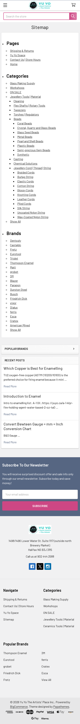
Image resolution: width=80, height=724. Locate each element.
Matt (13, 267)
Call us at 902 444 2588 (40, 556)
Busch (14, 294)
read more (10, 386)
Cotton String (25, 185)
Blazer (14, 280)
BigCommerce (19, 706)
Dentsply (15, 240)
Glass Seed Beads (28, 132)
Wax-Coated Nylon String (32, 217)
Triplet (14, 258)
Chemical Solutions (25, 163)
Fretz (13, 249)
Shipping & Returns (22, 50)
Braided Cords (26, 172)
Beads (17, 119)
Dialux (14, 307)
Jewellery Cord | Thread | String (32, 168)
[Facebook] (32, 566)
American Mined (20, 325)
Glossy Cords (25, 190)
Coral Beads (24, 123)
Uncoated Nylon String (31, 212)
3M (12, 276)
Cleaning (19, 101)
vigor (13, 303)
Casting (18, 159)
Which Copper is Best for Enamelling (33, 368)
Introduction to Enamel (22, 396)
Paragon (15, 285)
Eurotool (15, 254)
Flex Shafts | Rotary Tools (29, 105)
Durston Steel (18, 289)
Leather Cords (26, 199)
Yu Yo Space (17, 55)
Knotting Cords (26, 194)
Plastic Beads (25, 145)
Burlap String (25, 177)
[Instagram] (47, 566)
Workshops (17, 87)
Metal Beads (24, 136)
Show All (15, 221)
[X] (40, 566)
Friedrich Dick (18, 298)
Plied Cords (24, 203)
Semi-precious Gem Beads (33, 150)
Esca (13, 316)
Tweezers (20, 110)
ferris (13, 312)
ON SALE (15, 92)
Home (13, 64)
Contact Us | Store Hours (25, 59)
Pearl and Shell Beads (30, 141)
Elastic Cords (25, 181)
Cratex (14, 321)
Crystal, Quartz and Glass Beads (36, 127)
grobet (14, 271)
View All (46, 679)
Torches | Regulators (26, 114)
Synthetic (23, 154)
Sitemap (8, 619)
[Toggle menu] (5, 5)
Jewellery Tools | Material (25, 96)
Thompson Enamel (21, 263)
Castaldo (15, 245)
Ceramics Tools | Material (58, 626)
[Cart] (74, 5)
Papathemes (61, 706)
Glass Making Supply (22, 83)
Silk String (23, 208)
